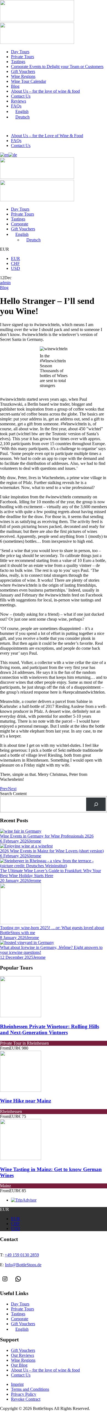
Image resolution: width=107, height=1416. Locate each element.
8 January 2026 (13, 937)
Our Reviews (22, 1355)
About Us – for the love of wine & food (45, 91)
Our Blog (19, 1365)
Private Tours (22, 56)
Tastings (18, 61)
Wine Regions (23, 76)
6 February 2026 (14, 841)
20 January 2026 (14, 880)
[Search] (96, 804)
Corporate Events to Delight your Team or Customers (57, 66)
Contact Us (20, 96)
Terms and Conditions (30, 1389)
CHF (15, 263)
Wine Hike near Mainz (25, 1101)
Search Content (13, 793)
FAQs (16, 106)
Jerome (35, 841)
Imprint (17, 1384)
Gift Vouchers (23, 71)
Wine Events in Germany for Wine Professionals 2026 (47, 836)
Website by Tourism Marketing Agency (25, 1414)
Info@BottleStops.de (70, 127)
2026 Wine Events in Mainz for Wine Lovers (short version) (52, 851)
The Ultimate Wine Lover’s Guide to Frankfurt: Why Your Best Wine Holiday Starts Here (50, 873)
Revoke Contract (25, 1399)
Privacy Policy (23, 1394)
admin (5, 282)
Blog (15, 86)
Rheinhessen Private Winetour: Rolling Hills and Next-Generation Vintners (49, 1029)
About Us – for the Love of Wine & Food (47, 135)
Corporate (19, 224)
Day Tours (20, 51)
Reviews (18, 101)
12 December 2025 (16, 957)
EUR (15, 258)
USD (15, 268)
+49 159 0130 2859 (26, 127)
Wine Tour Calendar (28, 81)
